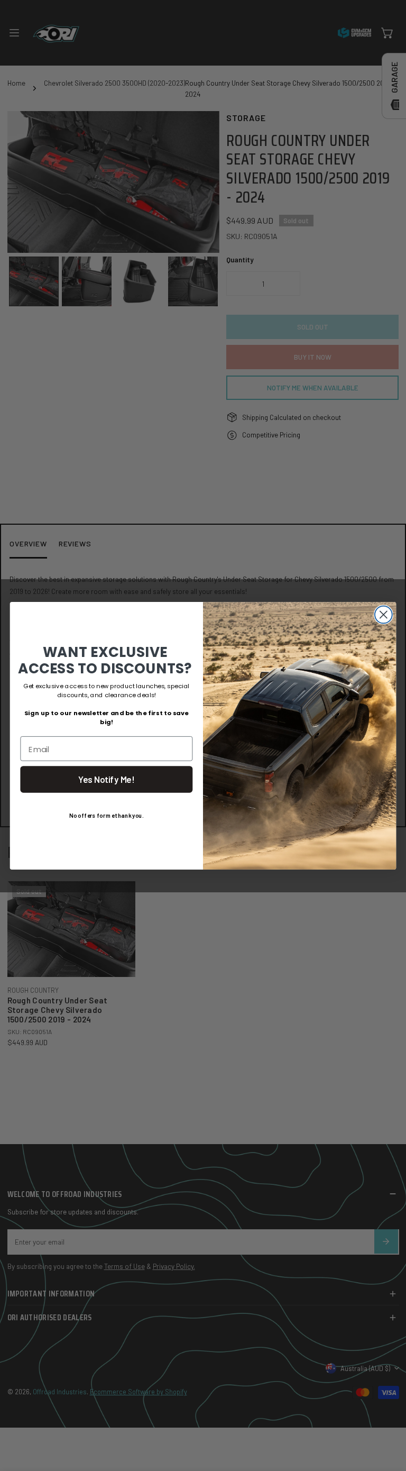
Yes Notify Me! (106, 779)
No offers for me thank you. (106, 814)
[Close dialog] (383, 614)
